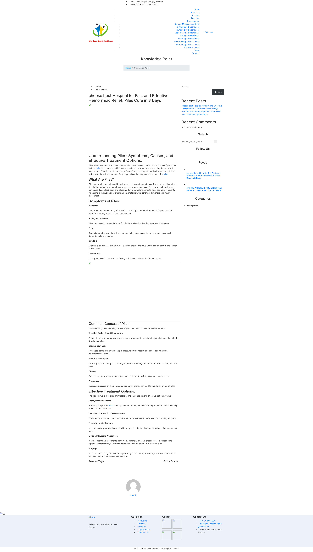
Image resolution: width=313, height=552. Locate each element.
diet (111, 405)
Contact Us (143, 532)
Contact (195, 53)
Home (196, 9)
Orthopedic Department (188, 27)
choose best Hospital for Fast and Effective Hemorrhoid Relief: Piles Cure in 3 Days (203, 175)
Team (196, 50)
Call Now (209, 32)
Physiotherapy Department (186, 41)
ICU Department (191, 47)
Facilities (195, 18)
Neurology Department (188, 38)
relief (165, 174)
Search (185, 86)
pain (98, 168)
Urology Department (189, 35)
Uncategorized (192, 206)
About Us (195, 12)
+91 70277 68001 (208, 521)
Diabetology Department (187, 44)
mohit (98, 86)
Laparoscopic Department (187, 33)
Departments (193, 21)
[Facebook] (221, 4)
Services (195, 15)
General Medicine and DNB (186, 24)
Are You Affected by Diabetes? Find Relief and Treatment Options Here (204, 189)
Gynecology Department (187, 30)
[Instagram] (223, 4)
